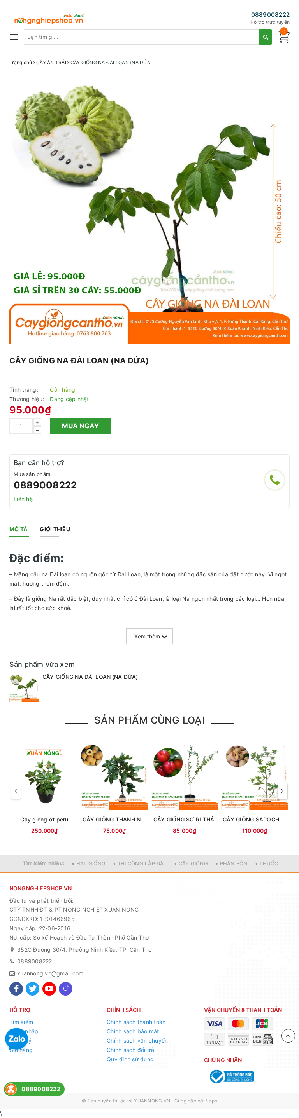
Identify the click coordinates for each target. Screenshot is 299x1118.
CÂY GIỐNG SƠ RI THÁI (184, 819)
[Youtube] (49, 989)
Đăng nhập (23, 1031)
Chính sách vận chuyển (137, 1040)
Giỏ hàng (21, 1049)
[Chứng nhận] (231, 1076)
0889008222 (270, 14)
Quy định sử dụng (130, 1059)
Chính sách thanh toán (136, 1022)
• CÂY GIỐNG (191, 863)
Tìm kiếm (21, 1022)
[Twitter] (32, 989)
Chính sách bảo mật (133, 1031)
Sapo (211, 1101)
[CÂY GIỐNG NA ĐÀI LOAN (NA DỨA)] (24, 687)
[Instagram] (65, 989)
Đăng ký (20, 1040)
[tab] (18, 529)
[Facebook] (16, 989)
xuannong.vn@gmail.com (50, 973)
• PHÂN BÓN (231, 863)
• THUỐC (266, 863)
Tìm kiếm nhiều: (43, 863)
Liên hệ (23, 498)
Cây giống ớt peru (44, 819)
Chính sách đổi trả (131, 1049)
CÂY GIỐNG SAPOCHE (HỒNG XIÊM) (255, 819)
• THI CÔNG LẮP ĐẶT (140, 863)
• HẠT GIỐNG (89, 863)
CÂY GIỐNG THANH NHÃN (114, 819)
